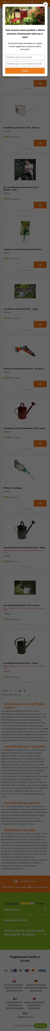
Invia (25, 70)
